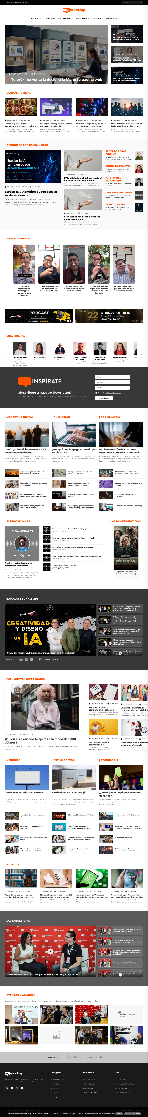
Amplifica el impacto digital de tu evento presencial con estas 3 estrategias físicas (91, 126)
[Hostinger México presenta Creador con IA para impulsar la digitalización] (56, 107)
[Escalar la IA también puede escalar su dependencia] (33, 166)
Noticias (50, 18)
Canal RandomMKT (90, 1093)
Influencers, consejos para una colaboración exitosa (32, 507)
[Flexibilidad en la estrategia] (74, 777)
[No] (145, 1114)
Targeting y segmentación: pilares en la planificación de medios (81, 838)
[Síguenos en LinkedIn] (22, 1088)
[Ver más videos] (120, 652)
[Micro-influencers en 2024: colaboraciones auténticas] (12, 850)
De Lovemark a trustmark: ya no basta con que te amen (117, 170)
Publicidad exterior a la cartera (24, 792)
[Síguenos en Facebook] (12, 1088)
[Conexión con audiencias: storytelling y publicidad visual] (59, 827)
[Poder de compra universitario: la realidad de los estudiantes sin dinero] (21, 887)
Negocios (54, 1097)
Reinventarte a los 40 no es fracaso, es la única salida (119, 185)
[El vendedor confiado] (106, 839)
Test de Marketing (122, 1079)
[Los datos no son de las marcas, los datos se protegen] (83, 199)
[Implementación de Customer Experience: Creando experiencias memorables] (121, 434)
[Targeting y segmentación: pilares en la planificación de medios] (59, 839)
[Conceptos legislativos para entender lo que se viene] (59, 484)
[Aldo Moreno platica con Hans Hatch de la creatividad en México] (106, 827)
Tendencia (55, 1093)
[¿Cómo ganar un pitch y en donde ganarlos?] (121, 777)
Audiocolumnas (89, 1079)
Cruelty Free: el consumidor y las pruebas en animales (80, 473)
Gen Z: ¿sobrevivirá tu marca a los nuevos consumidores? (26, 451)
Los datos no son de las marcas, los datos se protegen (82, 218)
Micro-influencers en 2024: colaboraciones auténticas (30, 850)
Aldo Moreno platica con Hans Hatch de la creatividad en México (128, 827)
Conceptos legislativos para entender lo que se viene (78, 484)
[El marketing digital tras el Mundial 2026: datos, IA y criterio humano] (56, 887)
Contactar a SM (121, 1088)
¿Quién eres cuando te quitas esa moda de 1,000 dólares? (118, 197)
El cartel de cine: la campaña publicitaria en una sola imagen (101, 710)
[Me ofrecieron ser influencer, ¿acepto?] (12, 827)
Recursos (111, 18)
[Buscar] (141, 2)
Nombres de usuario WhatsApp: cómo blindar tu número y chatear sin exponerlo (91, 897)
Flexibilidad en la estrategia (69, 792)
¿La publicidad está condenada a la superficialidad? (99, 745)
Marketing (55, 1084)
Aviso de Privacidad (122, 1093)
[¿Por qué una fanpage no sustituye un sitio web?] (74, 434)
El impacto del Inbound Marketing (128, 506)
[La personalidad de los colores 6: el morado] (106, 484)
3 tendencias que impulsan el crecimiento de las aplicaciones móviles (127, 474)
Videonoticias (88, 1088)
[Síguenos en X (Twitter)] (17, 1088)
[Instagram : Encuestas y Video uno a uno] (59, 850)
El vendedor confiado (123, 838)
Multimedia (82, 18)
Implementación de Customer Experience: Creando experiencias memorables (120, 452)
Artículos (36, 18)
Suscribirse (104, 398)
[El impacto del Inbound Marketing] (106, 507)
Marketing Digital (57, 1079)
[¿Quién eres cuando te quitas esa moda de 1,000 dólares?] (45, 708)
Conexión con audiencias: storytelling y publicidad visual (80, 827)
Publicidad (55, 1088)
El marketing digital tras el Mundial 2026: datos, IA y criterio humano (56, 896)
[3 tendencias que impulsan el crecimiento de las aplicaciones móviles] (106, 473)
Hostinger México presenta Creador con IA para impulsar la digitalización (56, 126)
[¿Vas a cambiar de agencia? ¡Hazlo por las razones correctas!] (59, 816)
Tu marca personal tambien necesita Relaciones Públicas (127, 59)
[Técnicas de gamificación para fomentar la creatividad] (12, 473)
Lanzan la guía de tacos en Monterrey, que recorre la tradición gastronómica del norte (20, 126)
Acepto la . (110, 393)
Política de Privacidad (113, 393)
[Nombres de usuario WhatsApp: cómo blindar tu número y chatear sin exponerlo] (92, 887)
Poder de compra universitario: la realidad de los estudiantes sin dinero (19, 897)
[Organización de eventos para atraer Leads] (12, 816)
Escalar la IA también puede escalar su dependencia (126, 79)
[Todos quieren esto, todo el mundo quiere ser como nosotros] (106, 850)
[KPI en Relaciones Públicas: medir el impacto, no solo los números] (83, 160)
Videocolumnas (89, 1084)
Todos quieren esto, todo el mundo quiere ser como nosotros (128, 850)
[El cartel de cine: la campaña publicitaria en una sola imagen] (103, 692)
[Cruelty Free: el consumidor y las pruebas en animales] (59, 473)
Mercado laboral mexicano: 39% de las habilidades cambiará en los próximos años (126, 126)
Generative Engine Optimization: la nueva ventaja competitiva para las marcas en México (127, 897)
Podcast (96, 18)
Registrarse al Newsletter (124, 1084)
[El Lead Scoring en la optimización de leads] (59, 495)
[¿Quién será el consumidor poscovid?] (106, 495)
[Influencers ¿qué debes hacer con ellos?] (12, 839)
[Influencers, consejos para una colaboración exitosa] (12, 507)
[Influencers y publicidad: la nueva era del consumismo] (106, 816)
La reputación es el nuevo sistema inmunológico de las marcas (126, 39)
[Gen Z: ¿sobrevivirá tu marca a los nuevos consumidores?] (27, 434)
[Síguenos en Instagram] (7, 1088)
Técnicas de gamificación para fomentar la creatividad (32, 473)
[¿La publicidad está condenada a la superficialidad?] (103, 727)
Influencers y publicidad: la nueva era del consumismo (128, 816)
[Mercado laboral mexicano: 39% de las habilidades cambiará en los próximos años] (127, 107)
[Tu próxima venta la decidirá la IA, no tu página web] (56, 54)
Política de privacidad (132, 1113)
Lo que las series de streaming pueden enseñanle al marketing (118, 158)
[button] (126, 552)
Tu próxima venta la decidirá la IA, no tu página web (56, 79)
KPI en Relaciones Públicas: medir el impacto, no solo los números (83, 179)
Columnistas (64, 18)
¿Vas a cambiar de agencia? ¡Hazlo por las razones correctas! (81, 816)
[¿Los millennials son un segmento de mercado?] (12, 484)
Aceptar (119, 1113)
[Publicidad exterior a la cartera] (27, 777)
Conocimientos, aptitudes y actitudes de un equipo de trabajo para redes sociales (33, 496)
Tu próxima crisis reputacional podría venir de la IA (117, 209)
